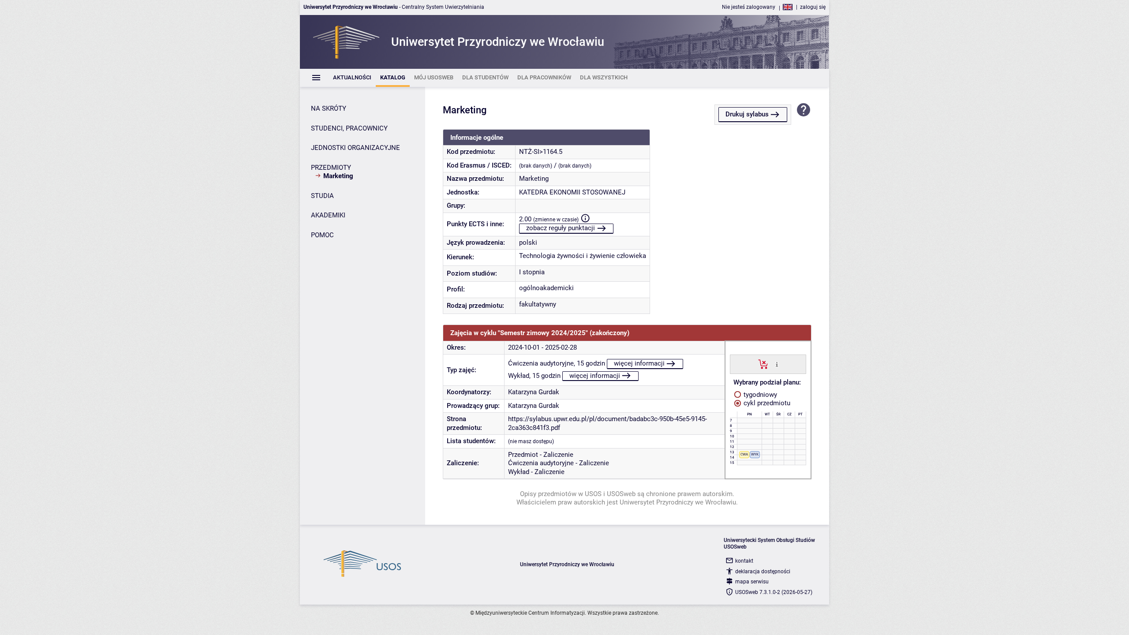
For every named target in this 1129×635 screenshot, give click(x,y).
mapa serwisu (752, 582)
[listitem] (352, 78)
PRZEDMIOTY (331, 168)
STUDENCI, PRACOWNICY (349, 128)
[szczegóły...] (777, 364)
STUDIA (322, 196)
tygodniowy (759, 395)
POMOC (322, 235)
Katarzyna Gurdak (533, 392)
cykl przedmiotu (766, 403)
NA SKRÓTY (328, 108)
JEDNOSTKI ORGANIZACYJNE (355, 148)
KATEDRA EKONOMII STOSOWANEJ (572, 192)
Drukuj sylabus (747, 114)
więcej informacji (639, 363)
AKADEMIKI (328, 215)
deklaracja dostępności (762, 571)
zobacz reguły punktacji (560, 228)
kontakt (744, 561)
